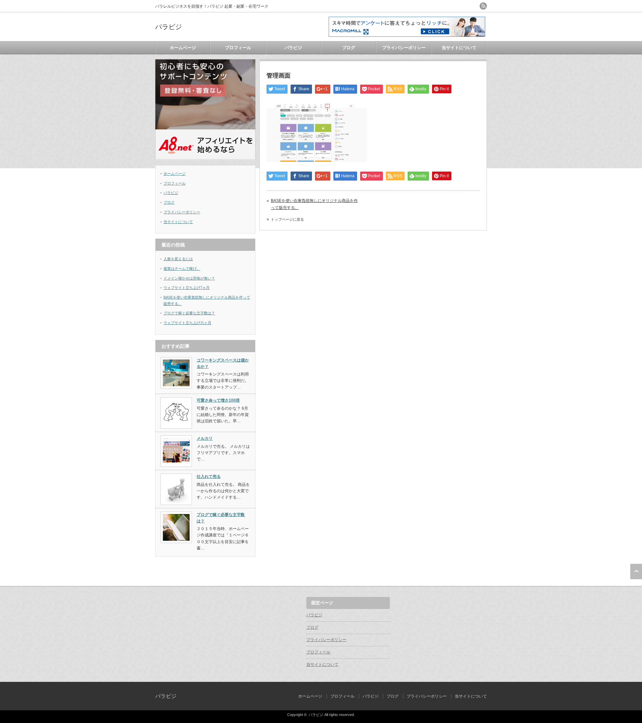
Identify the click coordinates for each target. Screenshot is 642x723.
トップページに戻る (287, 219)
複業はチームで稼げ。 (182, 269)
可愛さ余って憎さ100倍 (218, 400)
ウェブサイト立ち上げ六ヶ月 (187, 323)
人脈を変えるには (178, 259)
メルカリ (205, 438)
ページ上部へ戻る (636, 571)
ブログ (348, 47)
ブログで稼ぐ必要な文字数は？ (189, 313)
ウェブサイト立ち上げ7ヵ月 (187, 288)
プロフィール (238, 47)
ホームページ (183, 47)
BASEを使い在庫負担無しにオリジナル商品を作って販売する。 (314, 204)
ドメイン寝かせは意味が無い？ (189, 278)
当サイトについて (459, 47)
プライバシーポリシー (404, 47)
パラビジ (168, 26)
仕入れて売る (209, 476)
